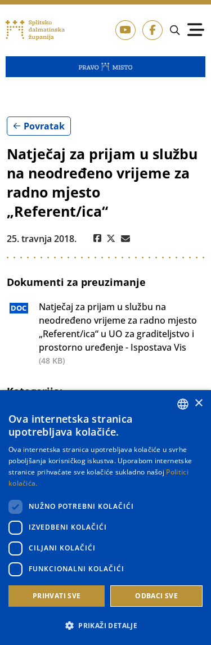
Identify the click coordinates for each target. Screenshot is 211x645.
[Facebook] (97, 238)
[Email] (125, 238)
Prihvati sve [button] (57, 596)
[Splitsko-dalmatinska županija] (35, 30)
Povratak (44, 126)
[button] (105, 625)
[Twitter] (111, 238)
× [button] (198, 403)
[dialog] (105, 517)
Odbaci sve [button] (156, 596)
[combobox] (182, 404)
